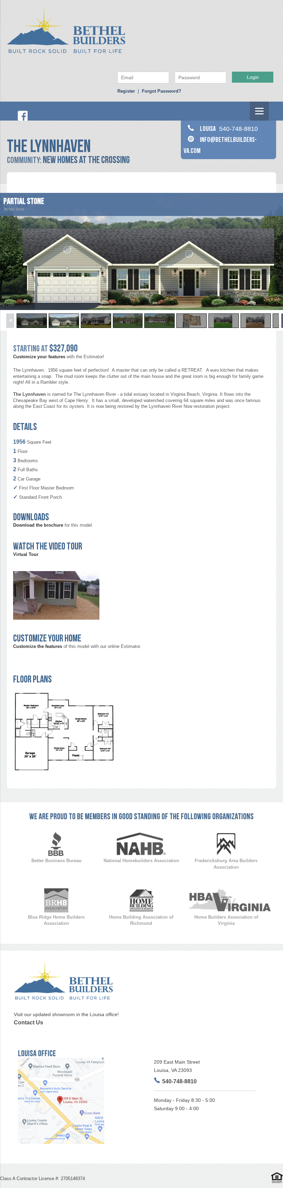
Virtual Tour (25, 554)
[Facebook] (22, 119)
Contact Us (28, 1022)
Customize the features (37, 646)
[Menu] (259, 111)
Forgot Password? (161, 91)
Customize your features (39, 356)
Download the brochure (38, 525)
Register (126, 91)
